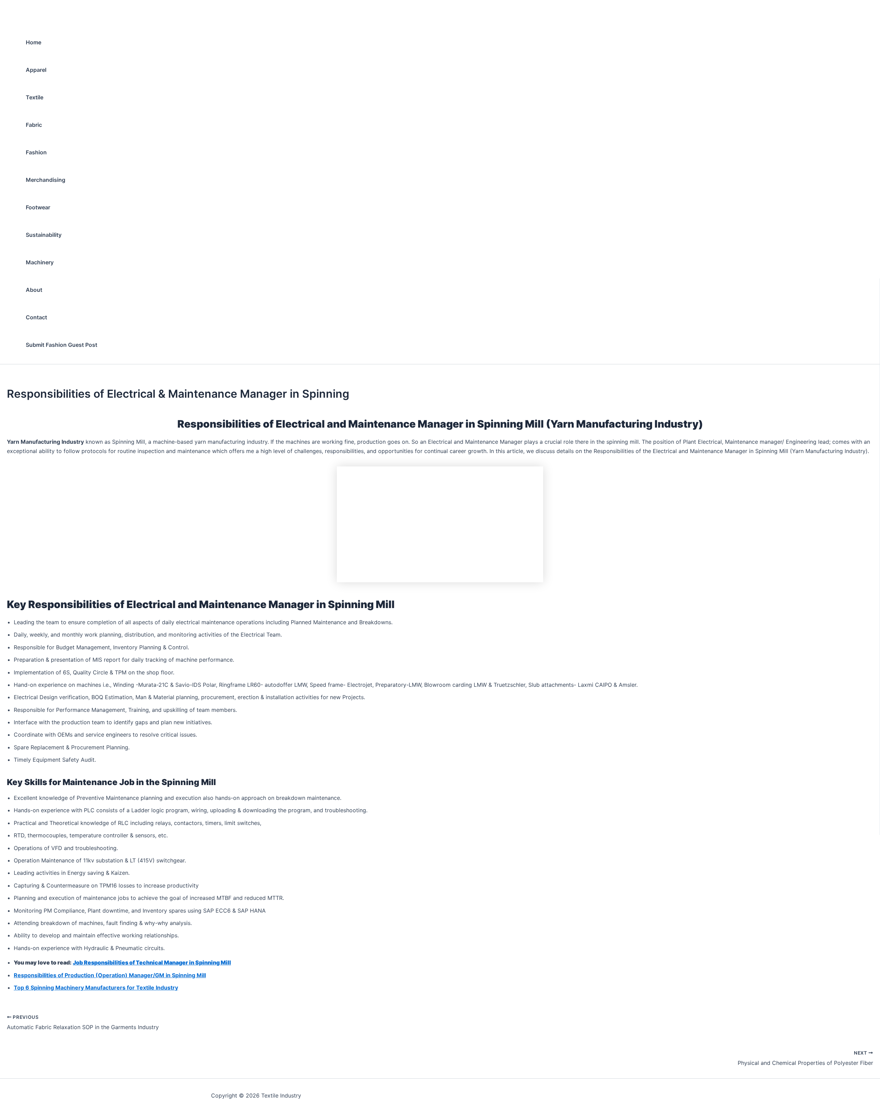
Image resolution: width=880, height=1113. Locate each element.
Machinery (40, 262)
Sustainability (44, 234)
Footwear (38, 207)
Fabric (34, 124)
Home (33, 42)
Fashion (36, 152)
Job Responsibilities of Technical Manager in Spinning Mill (152, 962)
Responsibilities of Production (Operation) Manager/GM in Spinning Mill (110, 975)
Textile (34, 97)
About (34, 289)
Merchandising (45, 179)
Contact (36, 317)
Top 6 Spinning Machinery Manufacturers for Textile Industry (96, 987)
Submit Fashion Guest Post (61, 344)
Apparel (36, 69)
